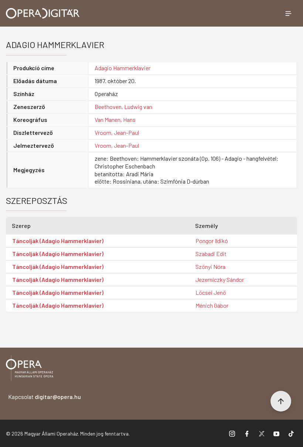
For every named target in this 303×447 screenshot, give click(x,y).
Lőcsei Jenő (210, 292)
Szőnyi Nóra (210, 266)
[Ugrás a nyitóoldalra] (43, 13)
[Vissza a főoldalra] (29, 369)
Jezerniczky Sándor (219, 279)
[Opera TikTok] (291, 433)
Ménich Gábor (211, 305)
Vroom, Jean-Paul (117, 132)
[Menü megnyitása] (288, 13)
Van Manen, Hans (115, 119)
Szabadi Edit (211, 253)
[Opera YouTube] (276, 433)
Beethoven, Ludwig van (123, 106)
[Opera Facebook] (247, 433)
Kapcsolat (44, 396)
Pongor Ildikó (211, 240)
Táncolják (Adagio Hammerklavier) (57, 240)
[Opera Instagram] (232, 433)
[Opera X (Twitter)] (262, 433)
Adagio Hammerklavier (122, 67)
